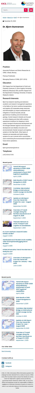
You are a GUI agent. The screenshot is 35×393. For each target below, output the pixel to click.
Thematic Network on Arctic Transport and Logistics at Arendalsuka (21, 224)
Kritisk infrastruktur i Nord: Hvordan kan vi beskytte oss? (17, 250)
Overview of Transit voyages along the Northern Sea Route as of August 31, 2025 (22, 213)
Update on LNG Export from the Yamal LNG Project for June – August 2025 (22, 201)
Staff (15, 17)
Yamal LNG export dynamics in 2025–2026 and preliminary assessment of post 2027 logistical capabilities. (22, 170)
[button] (31, 10)
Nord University (6, 351)
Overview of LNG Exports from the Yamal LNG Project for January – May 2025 (22, 260)
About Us (10, 17)
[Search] (26, 10)
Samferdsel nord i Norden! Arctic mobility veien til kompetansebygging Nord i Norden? (17, 241)
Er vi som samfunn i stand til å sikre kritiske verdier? (15, 233)
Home (4, 17)
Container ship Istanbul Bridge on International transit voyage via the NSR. (22, 190)
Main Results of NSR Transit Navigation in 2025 (22, 181)
